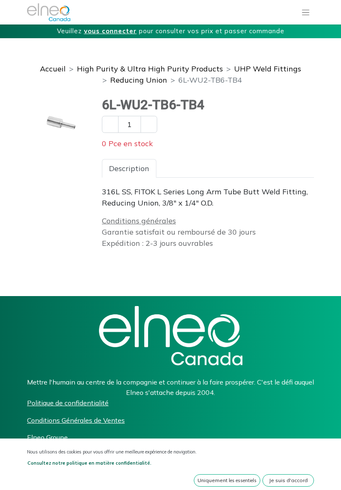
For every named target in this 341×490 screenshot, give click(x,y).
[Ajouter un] (149, 124)
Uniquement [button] (227, 480)
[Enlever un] (110, 124)
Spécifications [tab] (188, 168)
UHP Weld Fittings (267, 69)
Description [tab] (129, 168)
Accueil (53, 69)
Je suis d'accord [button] (288, 480)
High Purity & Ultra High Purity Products (150, 69)
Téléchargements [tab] (257, 168)
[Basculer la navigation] (305, 12)
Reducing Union (138, 80)
